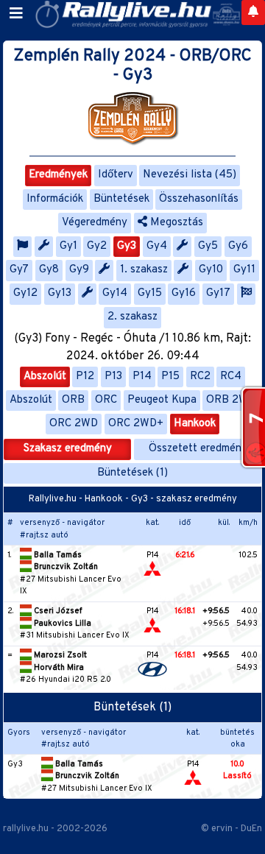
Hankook (195, 424)
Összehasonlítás (199, 199)
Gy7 (19, 270)
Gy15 (150, 293)
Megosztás (175, 223)
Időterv (115, 175)
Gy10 (211, 270)
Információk (54, 199)
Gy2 (97, 246)
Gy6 (238, 246)
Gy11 (244, 270)
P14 (142, 377)
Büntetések (121, 199)
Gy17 (218, 293)
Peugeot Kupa (162, 400)
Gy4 (156, 246)
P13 (113, 377)
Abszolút (45, 377)
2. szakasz (132, 317)
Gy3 (126, 246)
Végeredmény (94, 223)
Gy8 (49, 270)
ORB (73, 400)
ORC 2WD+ (135, 424)
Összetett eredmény (198, 449)
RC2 (200, 377)
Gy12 (25, 293)
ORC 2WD (73, 424)
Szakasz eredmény (68, 449)
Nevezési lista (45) (189, 175)
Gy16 (184, 293)
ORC (106, 400)
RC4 (230, 377)
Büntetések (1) (132, 473)
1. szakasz (144, 270)
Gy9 (79, 270)
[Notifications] (253, 12)
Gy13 (59, 293)
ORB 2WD (230, 400)
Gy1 (68, 246)
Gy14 (114, 293)
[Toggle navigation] (16, 14)
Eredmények (58, 175)
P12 (85, 377)
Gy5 (208, 246)
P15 (170, 377)
